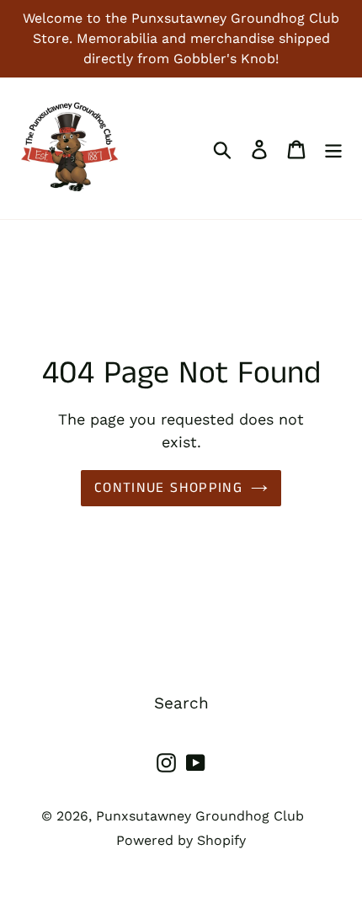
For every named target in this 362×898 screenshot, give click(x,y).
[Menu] (333, 148)
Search (181, 703)
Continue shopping (168, 488)
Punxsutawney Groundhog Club (200, 816)
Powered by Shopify (181, 840)
